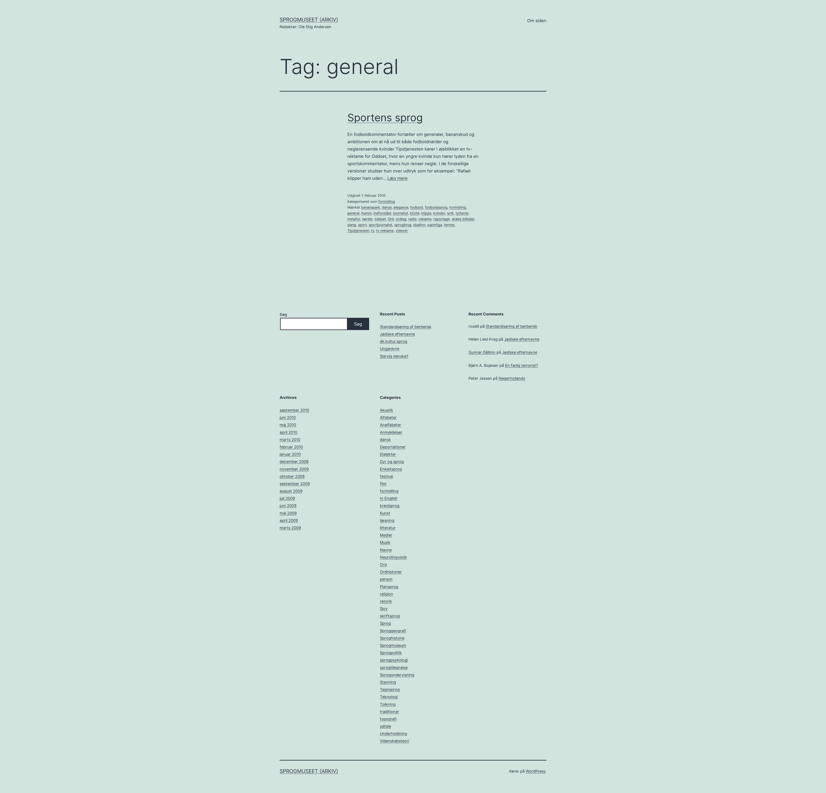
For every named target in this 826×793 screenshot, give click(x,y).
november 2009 (294, 469)
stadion (419, 225)
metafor (353, 219)
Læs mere (397, 178)
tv (372, 230)
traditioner (389, 711)
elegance (401, 207)
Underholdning (393, 733)
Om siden (536, 20)
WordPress (535, 771)
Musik (385, 542)
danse (387, 207)
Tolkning (388, 704)
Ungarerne (389, 348)
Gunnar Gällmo (481, 352)
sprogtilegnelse (394, 667)
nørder (367, 219)
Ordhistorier (391, 572)
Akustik (386, 410)
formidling (386, 201)
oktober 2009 (292, 476)
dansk (385, 439)
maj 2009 (288, 513)
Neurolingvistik (393, 557)
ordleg (401, 219)
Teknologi (389, 697)
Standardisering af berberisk (405, 326)
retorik (386, 601)
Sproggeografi (393, 631)
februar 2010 (291, 447)
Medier (386, 535)
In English (389, 498)
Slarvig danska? (394, 356)
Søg (283, 314)
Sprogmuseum (393, 645)
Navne (386, 550)
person (386, 579)
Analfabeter (390, 425)
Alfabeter (388, 417)
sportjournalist (380, 225)
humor (366, 213)
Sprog (385, 623)
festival (386, 476)
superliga (434, 225)
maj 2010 (288, 425)
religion (386, 594)
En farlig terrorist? (521, 365)
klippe (426, 213)
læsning (387, 520)
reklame (425, 219)
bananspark (370, 207)
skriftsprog (390, 616)
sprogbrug (402, 225)
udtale (385, 726)
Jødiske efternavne (397, 334)
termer (449, 225)
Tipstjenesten (358, 230)
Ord (391, 219)
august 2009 (291, 491)
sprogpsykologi (394, 660)
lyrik (450, 213)
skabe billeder (463, 219)
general (353, 213)
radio (412, 219)
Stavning (388, 682)
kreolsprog (389, 505)
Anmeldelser (391, 432)
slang (351, 225)
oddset (380, 219)
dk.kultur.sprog (393, 341)
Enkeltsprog (391, 469)
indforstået (382, 213)
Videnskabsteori (394, 741)
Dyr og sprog (392, 461)
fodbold (416, 207)
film (383, 483)
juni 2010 (288, 417)
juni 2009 (288, 505)
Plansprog (389, 586)
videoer (402, 230)
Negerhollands (512, 378)
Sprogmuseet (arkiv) (309, 20)
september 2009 (295, 483)
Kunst (385, 513)
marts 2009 (290, 528)
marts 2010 (290, 439)
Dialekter (388, 454)
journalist (400, 213)
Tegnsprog (390, 689)
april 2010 (288, 432)
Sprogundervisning (397, 675)
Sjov (384, 608)
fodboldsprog (436, 207)
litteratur (388, 528)
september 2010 (294, 410)
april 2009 (289, 520)
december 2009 (294, 461)
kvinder (439, 213)
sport (362, 225)
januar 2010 (290, 454)
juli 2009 (287, 498)
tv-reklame (385, 230)
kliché (414, 213)
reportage (441, 219)
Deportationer (393, 447)
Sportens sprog (385, 117)
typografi (388, 719)
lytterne (462, 213)
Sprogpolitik (391, 652)
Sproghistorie (392, 638)
